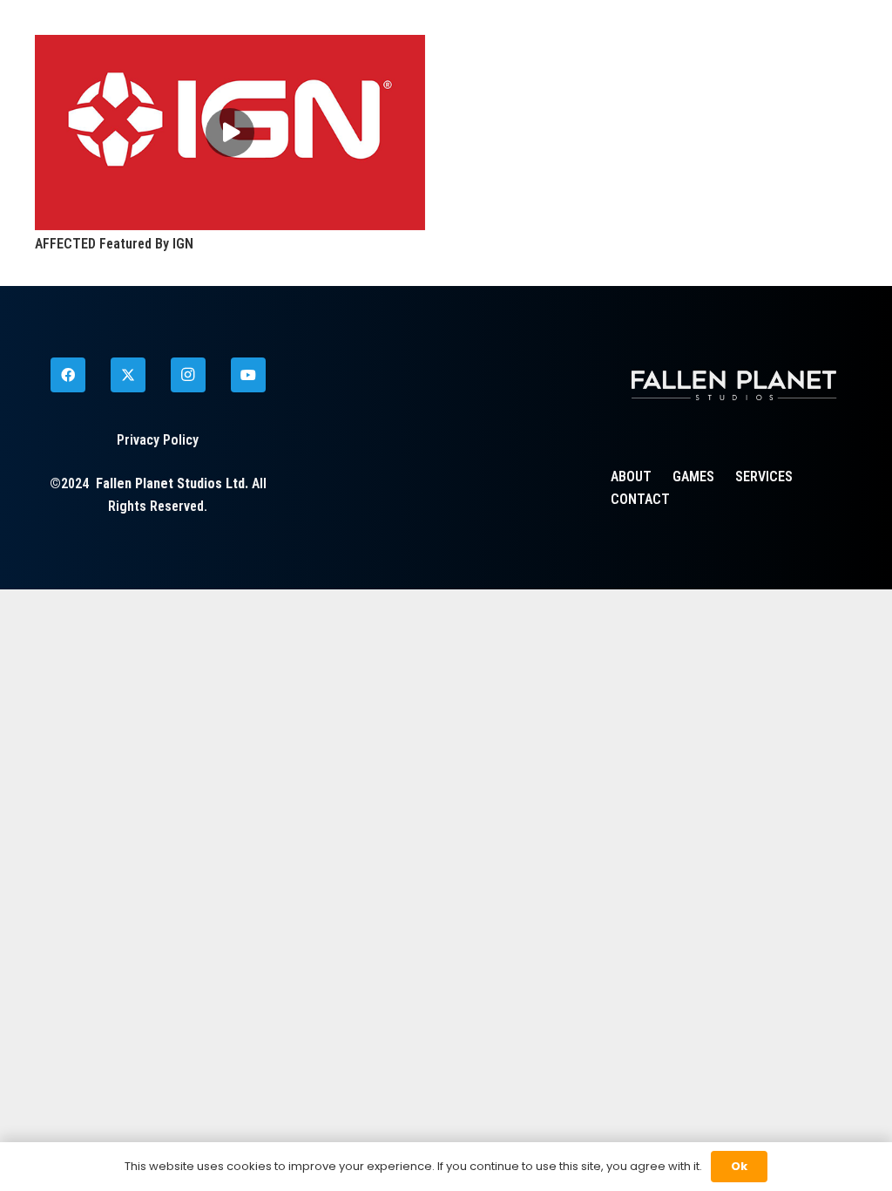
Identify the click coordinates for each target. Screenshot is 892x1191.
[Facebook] (68, 374)
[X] (128, 374)
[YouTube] (248, 374)
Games (693, 476)
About (631, 476)
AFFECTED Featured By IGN (114, 243)
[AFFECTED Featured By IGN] (230, 46)
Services (764, 476)
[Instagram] (188, 374)
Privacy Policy (158, 440)
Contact (640, 499)
